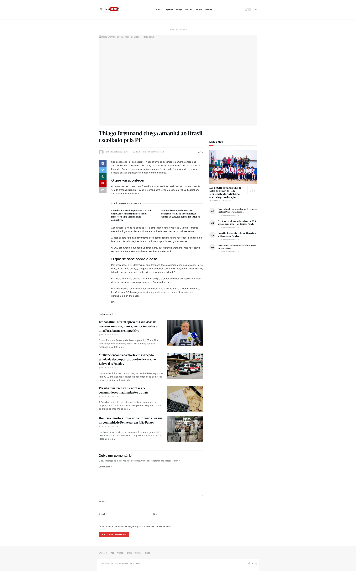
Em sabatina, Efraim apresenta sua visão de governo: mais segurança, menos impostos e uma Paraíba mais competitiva (131, 215)
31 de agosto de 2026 (109, 335)
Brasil (159, 9)
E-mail (103, 514)
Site (155, 514)
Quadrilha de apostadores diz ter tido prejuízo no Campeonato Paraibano (237, 234)
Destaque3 (159, 152)
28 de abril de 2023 (141, 152)
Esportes (169, 9)
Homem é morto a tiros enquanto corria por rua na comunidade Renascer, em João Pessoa (130, 420)
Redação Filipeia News (118, 152)
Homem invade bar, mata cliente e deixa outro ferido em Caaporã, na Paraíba (237, 210)
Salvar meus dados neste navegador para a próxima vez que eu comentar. (137, 526)
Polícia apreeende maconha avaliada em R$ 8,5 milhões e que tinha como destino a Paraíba (237, 222)
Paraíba (188, 9)
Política (208, 9)
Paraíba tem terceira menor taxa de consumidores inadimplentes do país (123, 390)
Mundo (179, 9)
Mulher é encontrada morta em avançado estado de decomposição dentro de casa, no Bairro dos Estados (180, 213)
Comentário (105, 466)
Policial (199, 9)
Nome (102, 501)
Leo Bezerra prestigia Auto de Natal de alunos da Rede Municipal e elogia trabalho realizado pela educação (225, 192)
